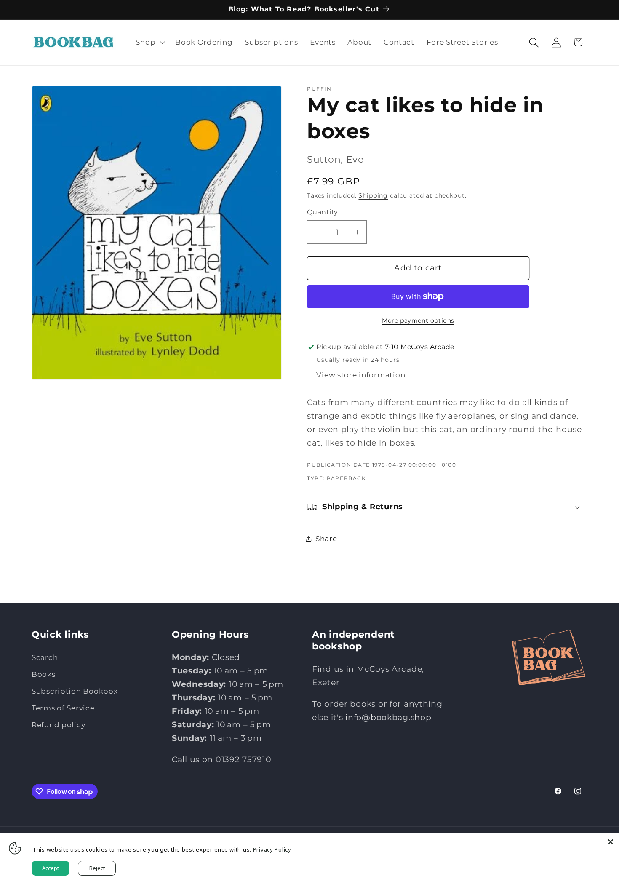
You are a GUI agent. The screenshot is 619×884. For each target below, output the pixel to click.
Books (44, 674)
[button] (149, 42)
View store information (360, 375)
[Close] (610, 842)
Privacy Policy (272, 849)
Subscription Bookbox (74, 691)
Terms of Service (63, 708)
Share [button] (326, 538)
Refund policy (58, 725)
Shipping (373, 195)
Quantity (322, 212)
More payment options (418, 320)
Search (45, 657)
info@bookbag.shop (388, 717)
